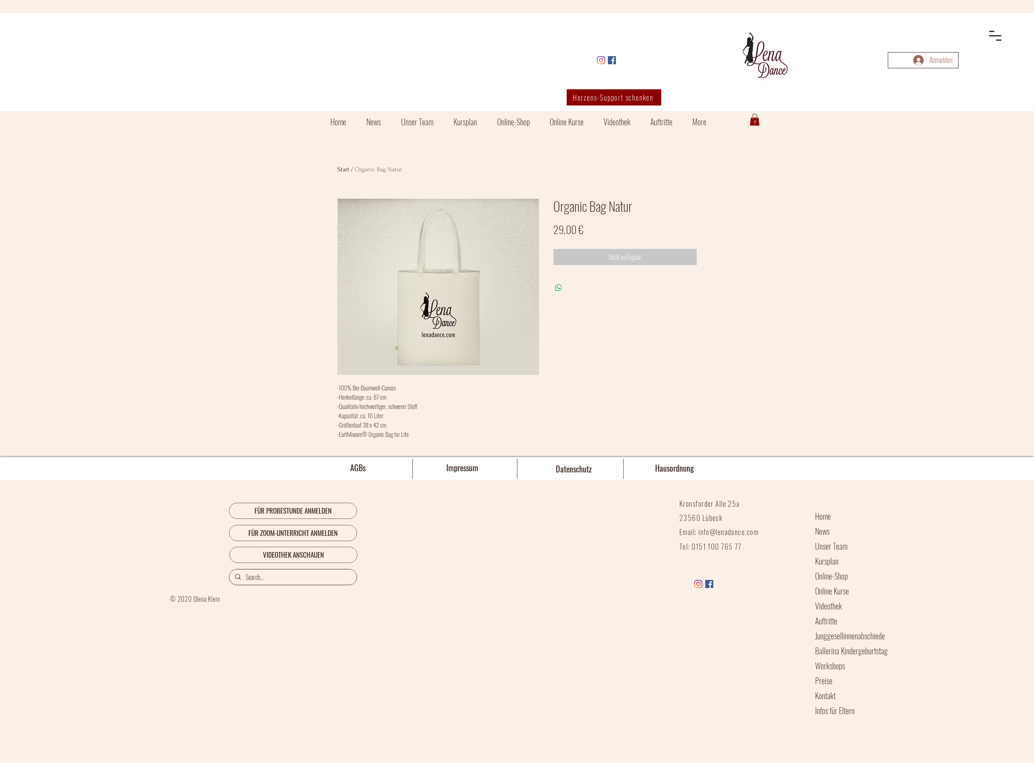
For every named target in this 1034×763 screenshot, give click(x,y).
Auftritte (826, 621)
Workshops (830, 666)
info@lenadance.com (728, 532)
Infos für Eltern (835, 710)
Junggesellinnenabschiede (850, 636)
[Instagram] (601, 60)
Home (823, 516)
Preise (823, 680)
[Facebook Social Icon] (612, 60)
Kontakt (825, 695)
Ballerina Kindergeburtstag (851, 651)
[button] (995, 36)
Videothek (828, 606)
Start (343, 169)
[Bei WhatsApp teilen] (558, 288)
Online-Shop (831, 576)
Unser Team (831, 546)
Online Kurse (832, 591)
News (822, 531)
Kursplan (827, 561)
